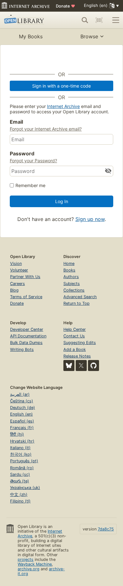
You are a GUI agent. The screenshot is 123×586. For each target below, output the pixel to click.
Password (22, 153)
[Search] (85, 20)
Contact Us (74, 336)
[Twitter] (81, 365)
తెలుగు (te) (19, 481)
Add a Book (74, 349)
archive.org (28, 569)
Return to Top (76, 303)
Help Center (74, 329)
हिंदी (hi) (17, 434)
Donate (65, 5)
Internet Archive (63, 106)
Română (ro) (22, 467)
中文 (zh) (18, 494)
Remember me (30, 185)
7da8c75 (106, 529)
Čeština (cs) (21, 401)
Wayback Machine (35, 564)
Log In (61, 201)
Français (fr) (22, 427)
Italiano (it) (20, 447)
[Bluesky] (68, 365)
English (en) (21, 414)
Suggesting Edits (79, 342)
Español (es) (22, 421)
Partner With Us (25, 276)
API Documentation (28, 336)
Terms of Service (26, 296)
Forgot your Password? (33, 160)
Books (69, 270)
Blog (14, 290)
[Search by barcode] (99, 20)
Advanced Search (80, 296)
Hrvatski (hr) (22, 441)
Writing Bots (22, 349)
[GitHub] (93, 365)
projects (25, 559)
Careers (17, 283)
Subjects (71, 283)
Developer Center (26, 329)
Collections (74, 290)
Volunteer (19, 270)
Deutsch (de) (22, 407)
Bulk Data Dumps (26, 342)
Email (16, 122)
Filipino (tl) (20, 501)
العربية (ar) (20, 394)
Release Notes (77, 356)
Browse (89, 36)
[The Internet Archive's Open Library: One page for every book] (27, 20)
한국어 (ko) (21, 454)
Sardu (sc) (20, 474)
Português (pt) (24, 461)
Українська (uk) (25, 487)
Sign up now (90, 219)
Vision (16, 263)
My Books (31, 36)
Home (68, 263)
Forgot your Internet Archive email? (46, 129)
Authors (71, 276)
